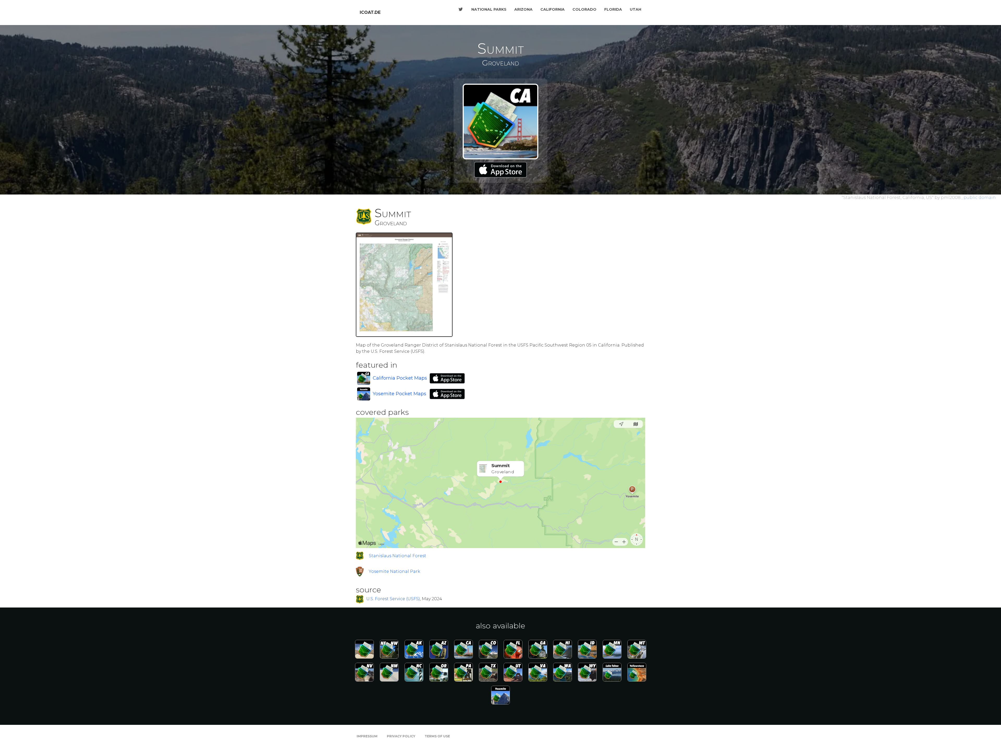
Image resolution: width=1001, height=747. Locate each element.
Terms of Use (437, 736)
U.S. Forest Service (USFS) (393, 599)
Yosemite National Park (394, 571)
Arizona (523, 9)
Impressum (367, 736)
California (552, 9)
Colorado (584, 9)
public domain (979, 197)
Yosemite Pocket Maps (399, 394)
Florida (613, 9)
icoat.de (370, 12)
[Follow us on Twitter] (460, 9)
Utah (635, 9)
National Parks (488, 9)
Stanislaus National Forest (397, 555)
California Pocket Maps (400, 378)
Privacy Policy (401, 736)
